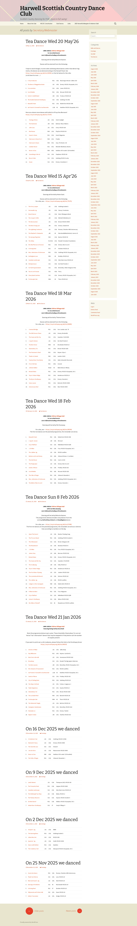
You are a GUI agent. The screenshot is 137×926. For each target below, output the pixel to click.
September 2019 (95, 260)
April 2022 (93, 213)
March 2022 (94, 216)
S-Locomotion (32, 88)
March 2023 (94, 187)
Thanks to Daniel (33, 356)
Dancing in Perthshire (34, 884)
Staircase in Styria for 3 (35, 139)
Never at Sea (32, 150)
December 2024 (95, 127)
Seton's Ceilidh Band (33, 96)
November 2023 (95, 164)
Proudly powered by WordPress (29, 922)
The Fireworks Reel (33, 786)
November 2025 (95, 95)
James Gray (32, 553)
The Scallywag (33, 565)
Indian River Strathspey (34, 805)
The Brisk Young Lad (34, 225)
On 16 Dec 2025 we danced (53, 729)
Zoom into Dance (32, 873)
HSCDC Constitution (46, 23)
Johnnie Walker (33, 368)
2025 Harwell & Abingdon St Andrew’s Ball (87, 23)
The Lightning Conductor (35, 229)
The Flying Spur (33, 464)
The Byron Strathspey (35, 379)
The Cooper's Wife (34, 218)
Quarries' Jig (31, 841)
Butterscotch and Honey (35, 456)
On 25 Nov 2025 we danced (53, 863)
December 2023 (95, 161)
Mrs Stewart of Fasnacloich (36, 669)
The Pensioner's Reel (35, 352)
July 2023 (93, 176)
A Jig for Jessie (33, 441)
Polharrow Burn (33, 591)
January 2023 (94, 193)
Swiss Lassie (32, 383)
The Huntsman (33, 124)
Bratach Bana (32, 371)
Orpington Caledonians (34, 707)
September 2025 (95, 101)
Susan (30, 162)
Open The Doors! (33, 534)
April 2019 (93, 268)
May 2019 (93, 265)
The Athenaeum (33, 542)
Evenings (43, 733)
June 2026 (93, 75)
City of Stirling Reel (33, 680)
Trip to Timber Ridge (34, 375)
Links (69, 23)
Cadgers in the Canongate (36, 584)
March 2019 (94, 271)
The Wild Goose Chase (35, 333)
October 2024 (95, 132)
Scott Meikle (31, 92)
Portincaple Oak (33, 279)
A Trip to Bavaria (32, 80)
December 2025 (95, 92)
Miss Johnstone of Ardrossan (37, 252)
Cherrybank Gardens (34, 275)
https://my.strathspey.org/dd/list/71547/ (39, 115)
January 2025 (94, 124)
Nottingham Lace (33, 256)
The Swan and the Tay (35, 337)
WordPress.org (95, 315)
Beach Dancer (32, 214)
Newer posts (73, 910)
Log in (92, 307)
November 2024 (95, 130)
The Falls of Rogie (34, 475)
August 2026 (94, 69)
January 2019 (94, 277)
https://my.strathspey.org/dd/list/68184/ (59, 429)
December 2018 (95, 280)
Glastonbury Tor (33, 348)
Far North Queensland (35, 268)
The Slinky (31, 241)
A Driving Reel (32, 248)
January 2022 (94, 222)
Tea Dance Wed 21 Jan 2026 (53, 617)
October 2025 (95, 98)
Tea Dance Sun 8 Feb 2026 (52, 497)
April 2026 (93, 80)
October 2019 (95, 257)
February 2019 (95, 274)
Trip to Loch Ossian (34, 271)
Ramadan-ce (31, 711)
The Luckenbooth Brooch (36, 576)
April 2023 (93, 184)
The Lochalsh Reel (33, 695)
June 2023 (93, 179)
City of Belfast (33, 445)
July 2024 (93, 141)
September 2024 (95, 135)
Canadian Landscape (34, 260)
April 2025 (93, 115)
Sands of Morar (33, 467)
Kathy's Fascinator (33, 896)
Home (21, 23)
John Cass (32, 127)
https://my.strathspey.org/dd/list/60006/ (39, 73)
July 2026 (93, 72)
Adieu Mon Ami (32, 837)
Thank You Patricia (33, 877)
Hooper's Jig (31, 829)
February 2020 (95, 245)
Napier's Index (32, 715)
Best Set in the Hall (33, 657)
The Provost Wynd (34, 538)
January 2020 (94, 248)
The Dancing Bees (33, 833)
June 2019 (93, 263)
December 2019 (95, 251)
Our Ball (93, 54)
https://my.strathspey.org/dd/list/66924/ (54, 644)
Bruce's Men (32, 158)
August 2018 (94, 291)
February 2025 (95, 121)
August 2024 (94, 138)
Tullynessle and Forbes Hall (35, 892)
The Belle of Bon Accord (35, 483)
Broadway (31, 661)
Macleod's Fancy (33, 743)
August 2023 (94, 173)
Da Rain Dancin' (32, 801)
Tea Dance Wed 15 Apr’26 (51, 176)
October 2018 (95, 286)
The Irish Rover (33, 460)
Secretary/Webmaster (45, 30)
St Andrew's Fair (32, 739)
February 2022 (95, 219)
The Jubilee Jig (33, 452)
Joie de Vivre (32, 750)
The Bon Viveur (33, 345)
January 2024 (94, 158)
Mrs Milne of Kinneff (34, 603)
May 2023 (93, 182)
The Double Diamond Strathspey (37, 100)
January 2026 (94, 89)
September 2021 (95, 234)
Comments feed (95, 312)
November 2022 (95, 199)
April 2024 (93, 150)
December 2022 (95, 196)
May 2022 (93, 211)
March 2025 (94, 118)
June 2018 (93, 294)
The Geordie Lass (33, 747)
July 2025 (93, 106)
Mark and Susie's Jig (33, 881)
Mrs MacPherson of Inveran (36, 245)
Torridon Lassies (33, 665)
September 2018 (95, 289)
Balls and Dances (95, 48)
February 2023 (95, 190)
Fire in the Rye (33, 364)
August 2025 (94, 103)
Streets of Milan (32, 649)
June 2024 (93, 144)
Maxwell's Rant (32, 103)
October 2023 (95, 167)
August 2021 (94, 237)
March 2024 (94, 153)
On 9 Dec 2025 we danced (52, 772)
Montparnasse (33, 264)
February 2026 (95, 86)
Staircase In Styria (34, 143)
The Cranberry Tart (33, 849)
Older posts (36, 911)
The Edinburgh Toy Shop (34, 794)
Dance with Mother (33, 845)
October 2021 (95, 231)
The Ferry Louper (33, 206)
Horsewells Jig (33, 210)
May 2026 (93, 77)
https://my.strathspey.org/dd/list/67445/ (59, 524)
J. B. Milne (31, 448)
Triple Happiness (33, 688)
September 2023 (95, 170)
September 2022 (95, 205)
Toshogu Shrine (33, 120)
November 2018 (95, 283)
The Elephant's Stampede (36, 233)
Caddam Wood (33, 147)
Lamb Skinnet (32, 782)
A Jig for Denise (33, 341)
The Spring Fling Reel (34, 237)
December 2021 (95, 225)
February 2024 (95, 156)
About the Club (31, 23)
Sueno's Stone (33, 135)
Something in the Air (34, 154)
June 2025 (93, 109)
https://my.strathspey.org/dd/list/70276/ (59, 201)
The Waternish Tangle (34, 703)
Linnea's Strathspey (34, 599)
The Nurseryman (33, 222)
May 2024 (93, 147)
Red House (32, 131)
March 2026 (94, 83)
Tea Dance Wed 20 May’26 (52, 41)
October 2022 (95, 202)
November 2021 (95, 228)
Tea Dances (41, 46)
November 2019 (95, 254)
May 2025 (93, 112)
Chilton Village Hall (57, 51)
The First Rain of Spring (35, 572)
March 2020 (94, 242)
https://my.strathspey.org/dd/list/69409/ (59, 324)
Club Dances (60, 23)
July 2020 (93, 239)
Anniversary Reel (33, 387)
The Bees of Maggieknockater (36, 84)
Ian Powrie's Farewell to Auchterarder (38, 107)
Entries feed (94, 309)
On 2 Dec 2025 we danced (52, 819)
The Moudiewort (33, 545)
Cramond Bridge (33, 329)
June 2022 (93, 208)
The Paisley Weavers (34, 798)
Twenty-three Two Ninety (36, 360)
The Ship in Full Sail (33, 684)
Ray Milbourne (32, 653)
